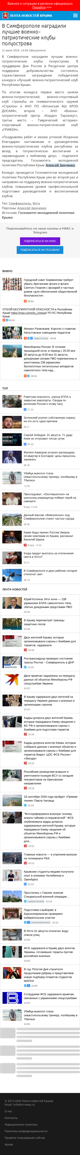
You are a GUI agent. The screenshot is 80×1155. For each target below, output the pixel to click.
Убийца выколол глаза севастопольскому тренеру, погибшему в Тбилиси (50, 477)
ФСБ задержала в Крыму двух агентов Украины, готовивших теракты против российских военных (49, 952)
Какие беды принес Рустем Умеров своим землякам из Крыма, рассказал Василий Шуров (48, 536)
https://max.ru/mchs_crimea (28, 312)
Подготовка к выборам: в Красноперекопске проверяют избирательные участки (43, 913)
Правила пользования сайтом (25, 1138)
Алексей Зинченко (60, 165)
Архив (9, 1144)
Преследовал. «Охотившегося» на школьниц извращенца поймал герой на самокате (50, 498)
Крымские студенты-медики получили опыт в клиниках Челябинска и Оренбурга (49, 875)
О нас (8, 1111)
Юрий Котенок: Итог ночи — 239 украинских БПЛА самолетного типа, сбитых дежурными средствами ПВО (48, 603)
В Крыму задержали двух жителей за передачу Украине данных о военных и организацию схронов (49, 700)
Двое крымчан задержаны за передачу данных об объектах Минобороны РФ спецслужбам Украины (49, 679)
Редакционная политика (21, 1124)
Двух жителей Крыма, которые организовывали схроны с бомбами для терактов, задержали (50, 641)
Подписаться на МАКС (40, 241)
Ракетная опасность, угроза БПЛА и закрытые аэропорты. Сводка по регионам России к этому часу (47, 400)
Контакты (11, 1118)
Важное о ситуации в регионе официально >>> (40, 5)
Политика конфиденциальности (26, 1131)
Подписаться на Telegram (40, 250)
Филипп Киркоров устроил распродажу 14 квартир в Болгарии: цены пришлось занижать (50, 456)
